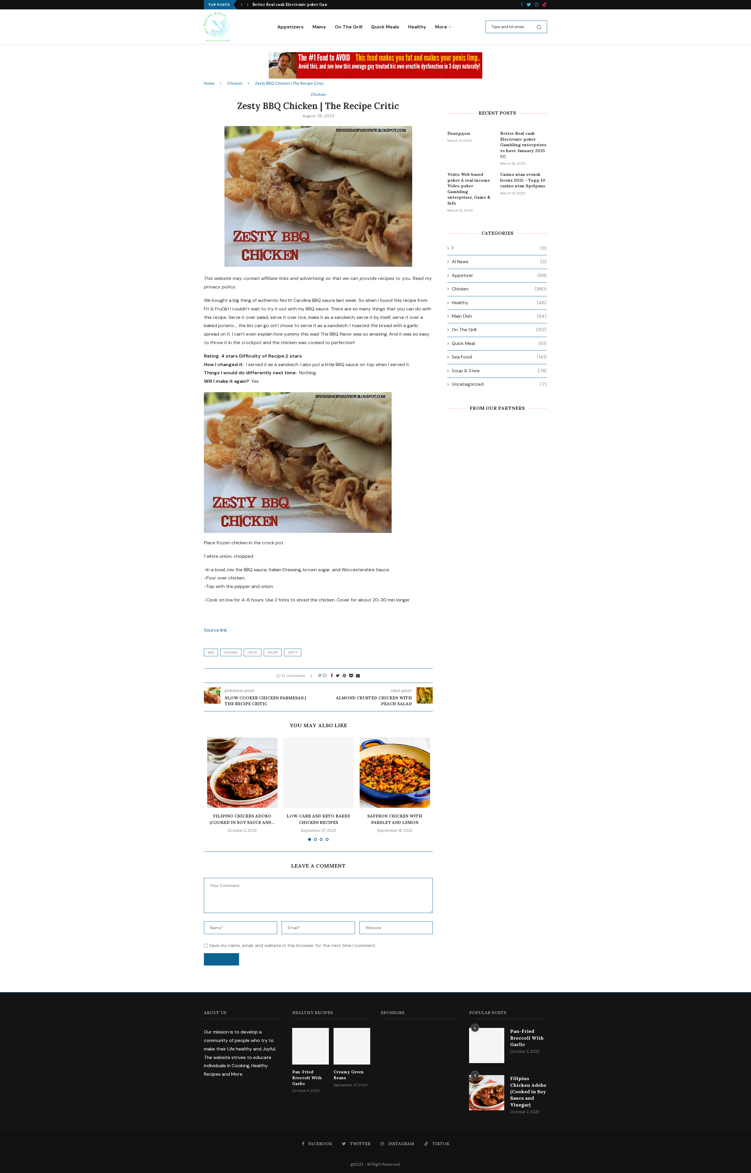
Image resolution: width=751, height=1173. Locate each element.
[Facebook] (521, 5)
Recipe (273, 652)
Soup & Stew (499, 371)
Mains (319, 27)
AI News (499, 262)
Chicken (234, 83)
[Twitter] (528, 5)
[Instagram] (536, 5)
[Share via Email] (358, 675)
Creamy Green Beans (349, 1074)
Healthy (417, 27)
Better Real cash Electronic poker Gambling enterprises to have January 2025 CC (523, 145)
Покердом (458, 133)
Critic (253, 652)
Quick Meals (385, 27)
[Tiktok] (544, 5)
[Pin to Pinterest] (344, 675)
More (441, 27)
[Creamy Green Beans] (352, 1046)
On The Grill (348, 27)
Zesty (292, 652)
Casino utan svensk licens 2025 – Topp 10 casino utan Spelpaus (522, 180)
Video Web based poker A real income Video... (296, 4)
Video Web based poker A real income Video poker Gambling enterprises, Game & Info (468, 189)
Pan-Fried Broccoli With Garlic (307, 1077)
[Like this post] (324, 675)
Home (209, 83)
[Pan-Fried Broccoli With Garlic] (310, 1046)
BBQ (211, 652)
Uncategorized (499, 384)
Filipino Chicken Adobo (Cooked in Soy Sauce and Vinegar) (528, 1091)
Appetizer (499, 275)
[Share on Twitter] (338, 675)
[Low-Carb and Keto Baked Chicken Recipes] (318, 772)
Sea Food (499, 357)
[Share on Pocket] (351, 675)
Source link (215, 630)
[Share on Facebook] (332, 675)
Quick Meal (499, 343)
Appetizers (290, 27)
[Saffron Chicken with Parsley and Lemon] (395, 772)
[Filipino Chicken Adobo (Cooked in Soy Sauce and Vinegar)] (242, 772)
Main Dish (499, 316)
